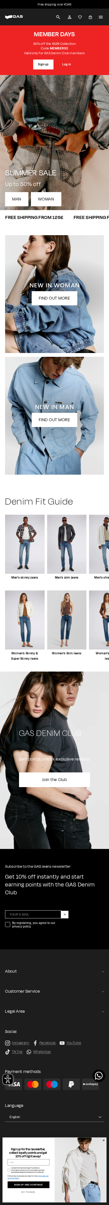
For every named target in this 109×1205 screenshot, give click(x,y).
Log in (66, 64)
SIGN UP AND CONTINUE (28, 1185)
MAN (16, 199)
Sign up (43, 64)
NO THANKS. (28, 1192)
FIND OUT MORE (54, 298)
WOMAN (46, 199)
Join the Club (54, 780)
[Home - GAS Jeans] (14, 17)
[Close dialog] (103, 1140)
